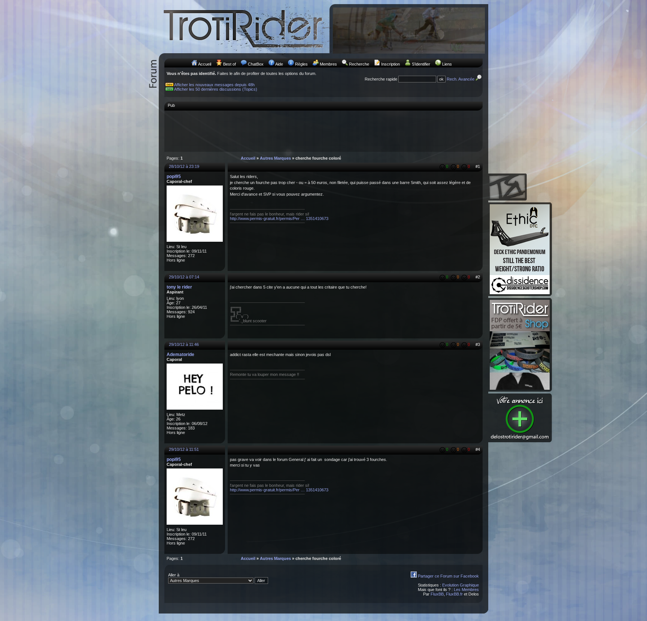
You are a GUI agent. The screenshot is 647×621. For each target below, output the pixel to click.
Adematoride (180, 354)
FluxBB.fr (454, 594)
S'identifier (421, 64)
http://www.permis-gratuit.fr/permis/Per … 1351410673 (279, 218)
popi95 (174, 176)
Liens (447, 64)
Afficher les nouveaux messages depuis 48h (214, 84)
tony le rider (179, 287)
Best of (229, 64)
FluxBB (437, 594)
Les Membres (466, 589)
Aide (279, 64)
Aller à (173, 575)
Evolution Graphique (460, 585)
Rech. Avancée (461, 79)
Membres (328, 64)
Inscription (390, 64)
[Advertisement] (323, 131)
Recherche (359, 64)
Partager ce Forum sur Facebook (448, 576)
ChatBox (256, 64)
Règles (301, 64)
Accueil (204, 64)
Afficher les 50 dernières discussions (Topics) (215, 89)
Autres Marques (275, 158)
